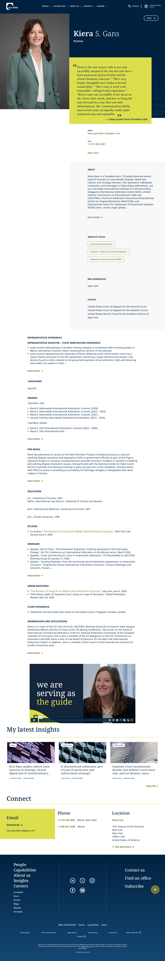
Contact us (135, 870)
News (16, 896)
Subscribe (134, 886)
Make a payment (132, 932)
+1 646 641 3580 (66, 826)
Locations (18, 892)
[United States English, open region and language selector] (146, 6)
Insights (88, 6)
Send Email (13, 824)
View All (150, 786)
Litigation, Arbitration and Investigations (108, 251)
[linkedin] (72, 880)
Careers (100, 6)
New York (93, 152)
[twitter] (82, 880)
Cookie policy (93, 932)
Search (135, 6)
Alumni (17, 907)
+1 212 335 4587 (96, 144)
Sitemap (80, 936)
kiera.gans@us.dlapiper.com (104, 133)
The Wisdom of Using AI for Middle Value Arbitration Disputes (78, 531)
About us (74, 6)
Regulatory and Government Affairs (106, 259)
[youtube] (82, 890)
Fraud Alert (113, 932)
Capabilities (59, 6)
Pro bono (18, 911)
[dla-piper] (12, 6)
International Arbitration (101, 244)
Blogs (16, 903)
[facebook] (72, 890)
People (45, 6)
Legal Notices (86, 946)
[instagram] (92, 880)
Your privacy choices (48, 932)
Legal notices (72, 932)
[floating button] (155, 889)
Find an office (138, 878)
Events (17, 900)
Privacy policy (25, 932)
